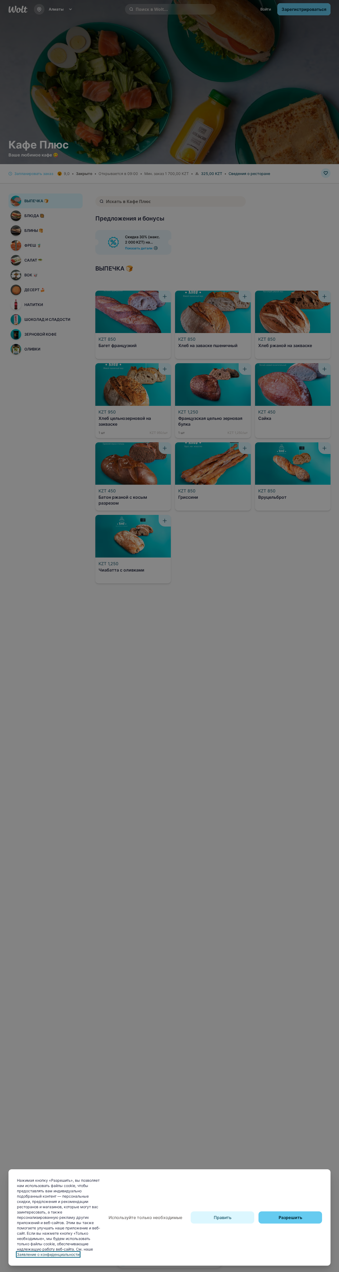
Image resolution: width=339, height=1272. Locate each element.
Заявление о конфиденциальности (48, 1254)
